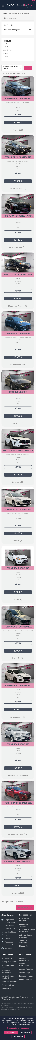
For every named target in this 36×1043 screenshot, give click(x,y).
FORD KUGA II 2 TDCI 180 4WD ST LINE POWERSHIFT (17, 217)
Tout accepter (11, 1032)
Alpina (5, 53)
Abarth (5, 44)
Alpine (5, 56)
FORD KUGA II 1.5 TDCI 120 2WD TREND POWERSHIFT (18, 275)
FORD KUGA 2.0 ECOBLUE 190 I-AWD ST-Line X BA (18, 862)
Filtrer (28, 68)
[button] (3, 6)
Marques (7, 41)
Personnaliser (18, 1036)
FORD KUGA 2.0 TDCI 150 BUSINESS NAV (18, 745)
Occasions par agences (12, 30)
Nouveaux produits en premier (12, 68)
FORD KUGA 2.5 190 (18, 392)
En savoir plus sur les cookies (18, 1028)
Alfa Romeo (7, 50)
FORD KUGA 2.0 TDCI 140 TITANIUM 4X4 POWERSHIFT (18, 569)
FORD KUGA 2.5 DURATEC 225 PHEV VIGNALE (18, 158)
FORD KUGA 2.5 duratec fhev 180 (18, 451)
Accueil (8, 25)
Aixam (5, 47)
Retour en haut (25, 907)
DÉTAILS (18, 115)
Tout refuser (25, 1032)
